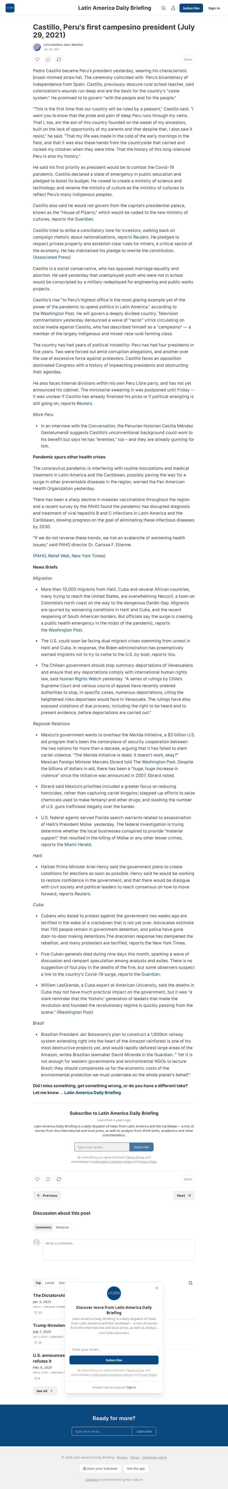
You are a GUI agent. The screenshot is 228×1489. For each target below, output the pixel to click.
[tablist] (52, 1227)
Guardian (84, 219)
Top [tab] (38, 1283)
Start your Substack (102, 1468)
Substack (92, 1479)
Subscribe (191, 8)
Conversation (101, 425)
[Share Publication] (173, 8)
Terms (134, 1457)
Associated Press (52, 257)
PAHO (40, 555)
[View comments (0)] (48, 59)
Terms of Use (135, 1370)
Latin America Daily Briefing (63, 44)
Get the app (136, 1468)
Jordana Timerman (56, 1306)
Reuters (141, 237)
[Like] (37, 59)
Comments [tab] (43, 1227)
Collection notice (154, 1457)
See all (42, 1391)
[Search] (163, 8)
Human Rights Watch (80, 678)
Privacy (122, 1457)
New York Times (88, 555)
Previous (50, 1195)
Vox (171, 654)
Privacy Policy (148, 1375)
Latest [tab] (49, 1283)
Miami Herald (77, 844)
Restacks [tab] (62, 1227)
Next (181, 1195)
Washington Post (57, 313)
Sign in (214, 8)
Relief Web (58, 555)
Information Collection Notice (112, 1375)
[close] (156, 1288)
